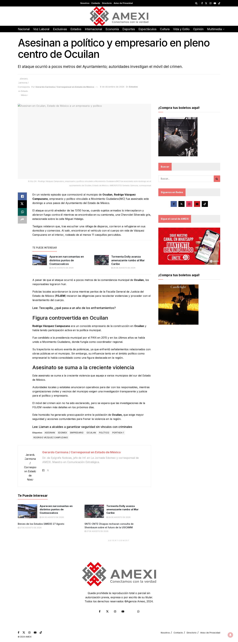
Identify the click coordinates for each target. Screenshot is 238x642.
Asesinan (50, 432)
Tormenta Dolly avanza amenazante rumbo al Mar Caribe (128, 260)
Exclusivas (60, 29)
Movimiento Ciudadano (56, 341)
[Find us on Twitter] (206, 3)
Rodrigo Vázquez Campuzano (51, 437)
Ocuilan (91, 432)
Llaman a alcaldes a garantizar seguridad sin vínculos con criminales (85, 426)
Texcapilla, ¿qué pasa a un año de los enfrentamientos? (77, 308)
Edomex (62, 432)
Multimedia (214, 29)
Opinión (198, 29)
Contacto (95, 3)
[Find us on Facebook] (202, 3)
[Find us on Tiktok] (205, 204)
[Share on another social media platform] (22, 220)
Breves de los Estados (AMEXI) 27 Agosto (41, 523)
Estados (75, 29)
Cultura (165, 29)
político (104, 432)
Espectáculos (147, 29)
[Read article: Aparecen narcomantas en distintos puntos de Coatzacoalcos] (39, 260)
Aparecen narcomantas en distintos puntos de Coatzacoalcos (66, 260)
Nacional (24, 29)
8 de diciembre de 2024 (112, 86)
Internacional (93, 29)
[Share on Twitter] (22, 204)
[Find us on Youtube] (215, 3)
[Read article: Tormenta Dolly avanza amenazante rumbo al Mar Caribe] (101, 260)
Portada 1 (118, 432)
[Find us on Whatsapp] (138, 611)
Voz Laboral (41, 29)
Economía (112, 29)
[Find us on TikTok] (219, 3)
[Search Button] (196, 3)
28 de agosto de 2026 (62, 268)
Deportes (128, 29)
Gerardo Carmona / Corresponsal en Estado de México (64, 86)
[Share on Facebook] (22, 196)
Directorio (107, 3)
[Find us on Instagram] (210, 3)
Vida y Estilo (181, 29)
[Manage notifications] (230, 634)
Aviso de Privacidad (123, 3)
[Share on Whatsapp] (22, 212)
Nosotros (84, 3)
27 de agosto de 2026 (30, 527)
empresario (77, 432)
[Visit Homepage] (119, 16)
